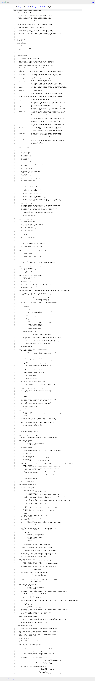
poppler (27, 7)
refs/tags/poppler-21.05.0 (38, 7)
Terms (16, 679)
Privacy (12, 679)
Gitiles (8, 679)
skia (14, 7)
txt (89, 678)
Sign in (92, 2)
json (92, 678)
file (42, 10)
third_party (20, 7)
